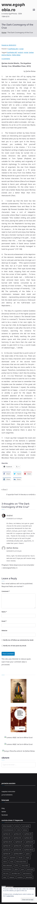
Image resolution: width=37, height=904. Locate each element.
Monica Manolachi (7, 865)
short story (5, 873)
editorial (25, 830)
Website (4, 630)
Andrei (10, 515)
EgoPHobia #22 (7, 834)
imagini (27, 857)
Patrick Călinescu (7, 869)
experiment (12, 857)
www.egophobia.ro (13, 7)
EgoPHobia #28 (28, 838)
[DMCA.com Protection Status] (8, 887)
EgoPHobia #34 (17, 845)
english (20, 52)
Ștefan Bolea (16, 55)
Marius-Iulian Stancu (21, 861)
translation (20, 877)
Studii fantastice (27, 873)
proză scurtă (30, 869)
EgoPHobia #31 (19, 842)
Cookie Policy (10, 896)
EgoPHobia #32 (29, 842)
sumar (4, 877)
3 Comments (6, 59)
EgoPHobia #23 (17, 834)
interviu (5, 861)
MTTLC (17, 865)
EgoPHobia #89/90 (18, 853)
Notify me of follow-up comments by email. (18, 640)
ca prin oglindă (25, 826)
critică (18, 830)
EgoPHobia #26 (17, 838)
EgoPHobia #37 (13, 49)
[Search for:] (18, 764)
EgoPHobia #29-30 (7, 842)
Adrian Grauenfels (7, 826)
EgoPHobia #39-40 (28, 849)
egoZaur (28, 853)
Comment (6, 591)
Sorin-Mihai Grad (16, 873)
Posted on (9, 45)
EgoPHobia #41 (7, 853)
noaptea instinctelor (8, 791)
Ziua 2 (5, 489)
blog (3, 808)
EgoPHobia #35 (28, 845)
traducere (11, 877)
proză (22, 869)
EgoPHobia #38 (17, 849)
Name (4, 612)
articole (17, 826)
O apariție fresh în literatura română (20, 494)
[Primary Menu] (33, 10)
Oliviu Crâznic (25, 865)
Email (4, 621)
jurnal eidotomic (7, 795)
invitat (21, 49)
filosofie (20, 857)
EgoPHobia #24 (28, 834)
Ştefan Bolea (12, 548)
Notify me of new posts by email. (14, 646)
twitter (4, 811)
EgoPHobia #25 (7, 838)
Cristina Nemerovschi (8, 830)
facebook (5, 815)
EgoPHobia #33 (7, 845)
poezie (16, 869)
